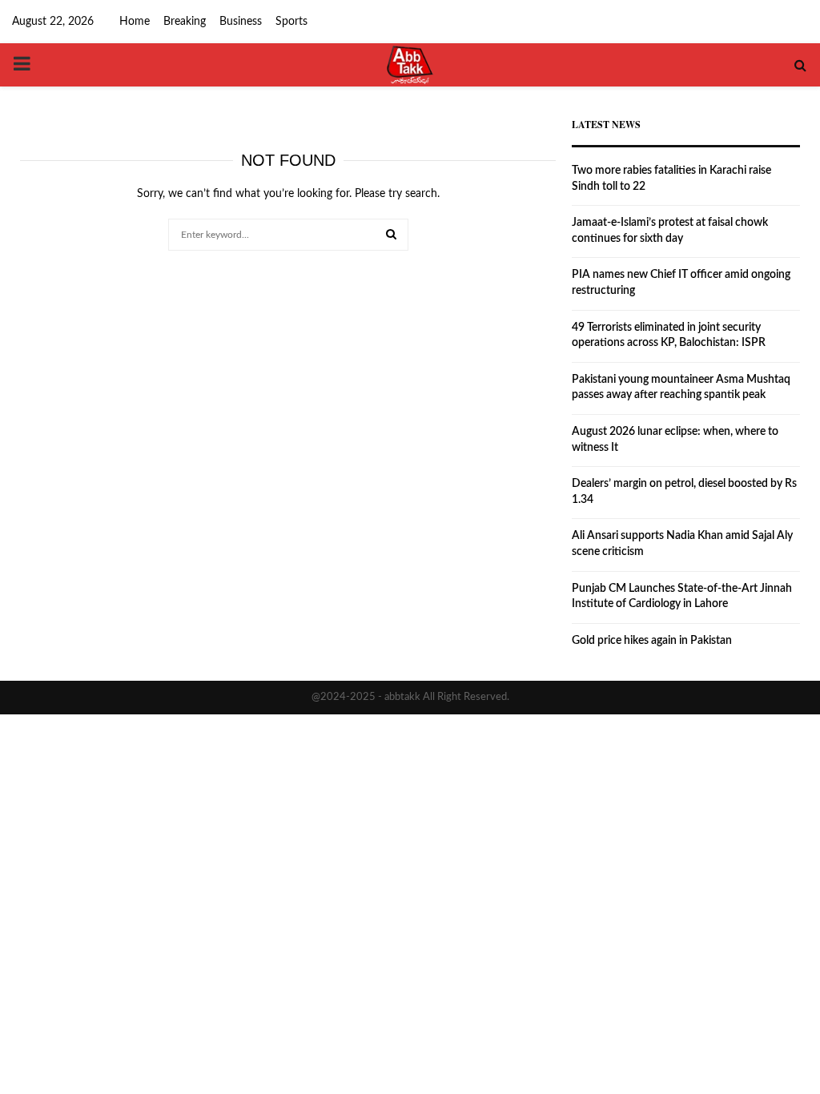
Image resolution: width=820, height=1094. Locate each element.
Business (240, 21)
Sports (291, 21)
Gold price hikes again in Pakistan (652, 640)
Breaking (184, 21)
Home (134, 21)
